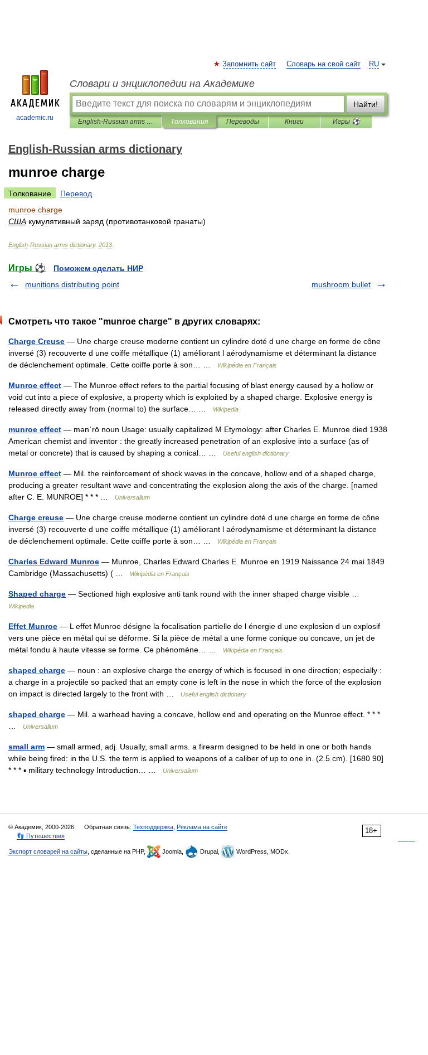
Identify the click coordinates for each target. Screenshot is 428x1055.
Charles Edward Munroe (53, 561)
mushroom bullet (341, 284)
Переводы (242, 121)
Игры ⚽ (346, 121)
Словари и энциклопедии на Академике (162, 83)
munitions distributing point (72, 284)
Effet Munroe (32, 626)
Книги (294, 121)
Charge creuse (36, 517)
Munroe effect (34, 385)
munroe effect (34, 429)
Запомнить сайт (249, 64)
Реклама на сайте (202, 827)
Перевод (76, 193)
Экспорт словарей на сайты (47, 851)
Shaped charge (37, 593)
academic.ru (35, 118)
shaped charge (36, 670)
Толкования (189, 121)
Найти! (365, 104)
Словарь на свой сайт (323, 64)
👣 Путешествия (41, 836)
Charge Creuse (36, 341)
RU (374, 64)
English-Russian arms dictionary (115, 121)
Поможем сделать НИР (98, 268)
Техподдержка (153, 827)
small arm (26, 746)
